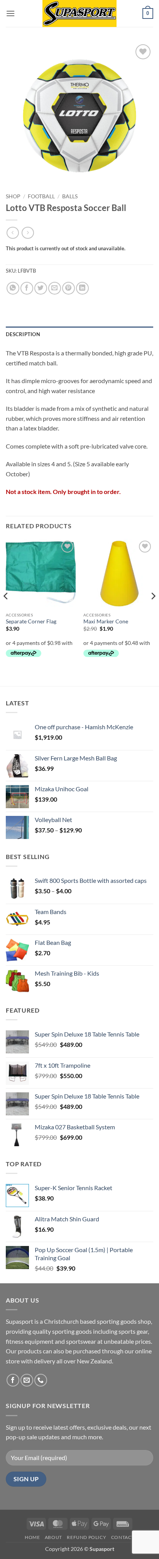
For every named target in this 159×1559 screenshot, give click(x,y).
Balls (70, 196)
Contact (122, 1537)
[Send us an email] (26, 1380)
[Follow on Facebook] (13, 1380)
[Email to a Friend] (54, 288)
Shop (13, 196)
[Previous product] (28, 233)
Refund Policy (86, 1537)
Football (41, 196)
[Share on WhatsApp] (13, 288)
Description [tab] (23, 334)
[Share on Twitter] (40, 288)
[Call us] (40, 1380)
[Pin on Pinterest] (68, 288)
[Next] (152, 611)
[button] (10, 13)
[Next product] (13, 233)
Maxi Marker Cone (105, 621)
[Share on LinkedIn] (82, 288)
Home (32, 1537)
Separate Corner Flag (31, 621)
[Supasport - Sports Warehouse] (79, 13)
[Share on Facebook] (26, 288)
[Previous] (6, 611)
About (53, 1537)
